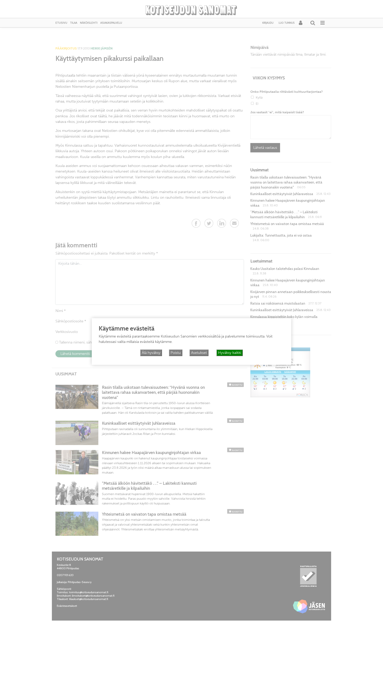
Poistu (176, 352)
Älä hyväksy (151, 352)
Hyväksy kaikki (229, 352)
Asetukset (199, 352)
